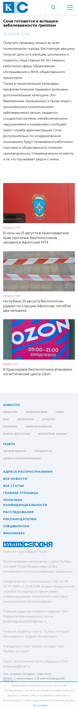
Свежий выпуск (14, 451)
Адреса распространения (22, 458)
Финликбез (14, 533)
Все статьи (13, 486)
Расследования (18, 512)
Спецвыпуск (43, 451)
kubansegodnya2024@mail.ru (24, 621)
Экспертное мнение (52, 434)
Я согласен (40, 705)
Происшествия (36, 412)
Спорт (60, 412)
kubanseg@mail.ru (16, 666)
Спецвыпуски (16, 526)
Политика (10, 426)
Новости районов (39, 426)
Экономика (25, 419)
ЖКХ (6, 419)
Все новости (15, 479)
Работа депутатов (16, 434)
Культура (49, 419)
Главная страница (20, 493)
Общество (10, 412)
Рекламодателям (20, 519)
